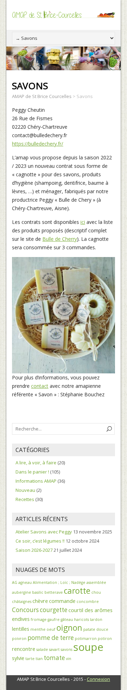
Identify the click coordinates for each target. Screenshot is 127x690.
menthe (38, 629)
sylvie (18, 657)
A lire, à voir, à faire (36, 462)
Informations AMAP (36, 481)
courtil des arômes (90, 609)
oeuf (51, 629)
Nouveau (25, 490)
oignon (69, 627)
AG (14, 582)
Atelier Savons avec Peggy (44, 532)
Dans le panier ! (32, 472)
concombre (88, 601)
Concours (25, 610)
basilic (37, 592)
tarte (30, 658)
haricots (81, 619)
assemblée (96, 582)
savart (54, 649)
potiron (105, 638)
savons (66, 649)
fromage (39, 619)
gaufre (54, 619)
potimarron (86, 638)
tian (39, 658)
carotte (77, 590)
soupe (88, 647)
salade (42, 649)
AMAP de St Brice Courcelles (42, 96)
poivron (19, 638)
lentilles (20, 628)
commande (62, 600)
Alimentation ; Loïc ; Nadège (59, 582)
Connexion (98, 679)
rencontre (23, 648)
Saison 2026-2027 (34, 550)
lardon (96, 619)
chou (96, 592)
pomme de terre (51, 638)
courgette (53, 610)
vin (68, 658)
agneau (25, 582)
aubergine (21, 592)
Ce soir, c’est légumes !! (40, 541)
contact (39, 386)
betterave (53, 592)
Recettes (25, 499)
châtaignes (21, 601)
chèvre (40, 600)
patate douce (95, 629)
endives (21, 618)
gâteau (67, 619)
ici (82, 222)
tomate (54, 658)
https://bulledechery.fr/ (37, 143)
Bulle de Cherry (59, 239)
